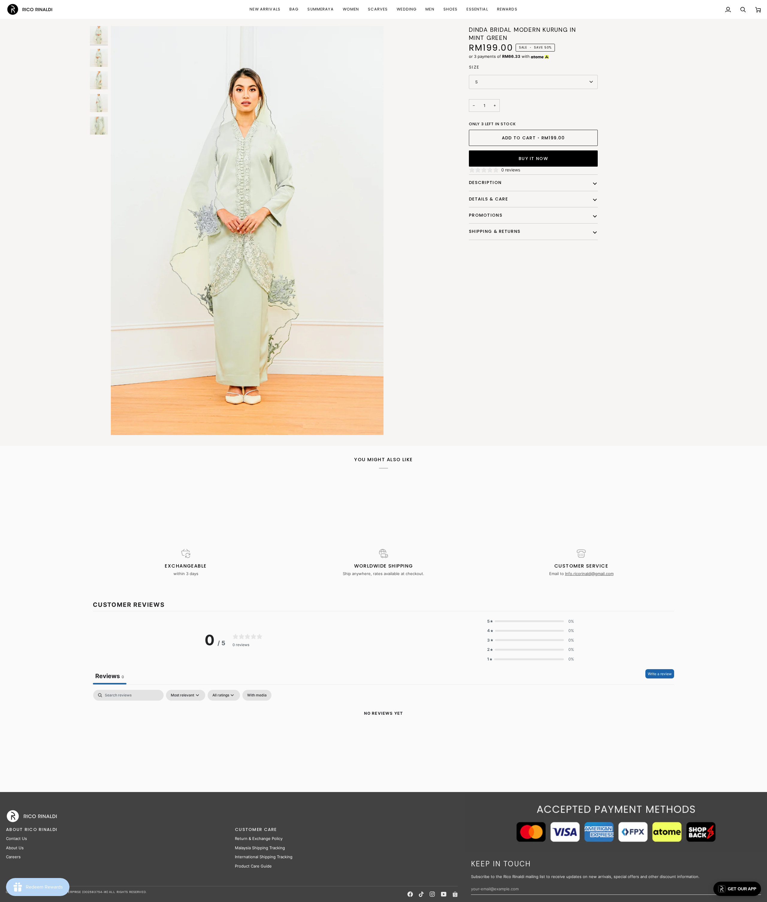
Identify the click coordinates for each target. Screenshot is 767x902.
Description (485, 182)
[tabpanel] (383, 734)
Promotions (485, 215)
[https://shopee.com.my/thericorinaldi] (455, 894)
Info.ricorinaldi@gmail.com (589, 573)
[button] (294, 9)
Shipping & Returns (494, 231)
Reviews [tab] (109, 676)
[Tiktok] (421, 894)
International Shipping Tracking (263, 856)
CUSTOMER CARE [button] (256, 829)
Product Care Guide (253, 866)
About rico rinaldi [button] (31, 829)
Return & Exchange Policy (259, 838)
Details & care (488, 199)
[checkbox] (256, 695)
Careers (13, 856)
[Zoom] (247, 230)
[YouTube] (443, 894)
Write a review (660, 674)
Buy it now (533, 159)
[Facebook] (410, 894)
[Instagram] (432, 894)
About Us (15, 847)
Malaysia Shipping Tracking (260, 847)
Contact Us (16, 838)
